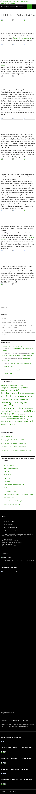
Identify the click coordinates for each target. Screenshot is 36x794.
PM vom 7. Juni (8, 373)
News (32, 411)
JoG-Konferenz (29, 408)
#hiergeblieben (20, 385)
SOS (2, 421)
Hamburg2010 (21, 402)
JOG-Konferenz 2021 (7, 436)
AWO (5, 488)
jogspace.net (12, 531)
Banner (3, 397)
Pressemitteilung (6, 416)
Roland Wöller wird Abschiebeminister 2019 (13, 443)
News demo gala (8, 413)
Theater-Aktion (10, 421)
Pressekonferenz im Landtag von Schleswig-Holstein (16, 450)
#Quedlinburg (4, 390)
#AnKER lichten (6, 385)
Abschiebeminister (11, 393)
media (26, 411)
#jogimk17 (6, 387)
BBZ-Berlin (7, 478)
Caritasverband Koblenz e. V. (12, 504)
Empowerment (5, 402)
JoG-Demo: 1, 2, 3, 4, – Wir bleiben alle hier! (13, 446)
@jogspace (11, 524)
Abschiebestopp (25, 393)
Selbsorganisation (27, 419)
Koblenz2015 (4, 411)
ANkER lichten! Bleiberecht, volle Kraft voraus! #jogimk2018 (19, 560)
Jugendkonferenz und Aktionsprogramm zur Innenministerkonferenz (14, 7)
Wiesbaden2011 (26, 421)
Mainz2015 (20, 411)
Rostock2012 (4, 419)
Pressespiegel (17, 416)
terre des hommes (9, 497)
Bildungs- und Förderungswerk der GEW (15, 484)
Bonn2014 (24, 396)
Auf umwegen (32, 393)
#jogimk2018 (15, 388)
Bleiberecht (12, 396)
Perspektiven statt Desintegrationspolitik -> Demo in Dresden (18, 354)
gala (12, 402)
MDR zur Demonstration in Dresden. (21, 363)
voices (16, 421)
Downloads (15, 399)
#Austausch (13, 385)
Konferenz (12, 411)
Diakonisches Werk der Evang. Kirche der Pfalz (17, 501)
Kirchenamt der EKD (10, 491)
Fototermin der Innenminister (22, 38)
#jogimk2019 (25, 387)
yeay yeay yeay (9, 424)
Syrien (4, 421)
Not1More (22, 414)
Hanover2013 (7, 405)
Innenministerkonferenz (13, 408)
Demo (3, 65)
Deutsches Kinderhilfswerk (11, 468)
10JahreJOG (13, 390)
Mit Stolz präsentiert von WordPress (9, 791)
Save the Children (9, 465)
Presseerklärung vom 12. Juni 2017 (12, 346)
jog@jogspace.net (12, 527)
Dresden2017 (25, 399)
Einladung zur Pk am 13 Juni (12, 370)
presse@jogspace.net (22, 536)
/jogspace (12, 521)
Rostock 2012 (26, 416)
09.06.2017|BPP (8, 366)
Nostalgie (18, 414)
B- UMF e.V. (7, 481)
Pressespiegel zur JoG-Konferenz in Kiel (12, 440)
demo (3, 399)
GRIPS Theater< (8, 475)
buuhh (31, 397)
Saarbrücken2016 (14, 418)
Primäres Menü (34, 6)
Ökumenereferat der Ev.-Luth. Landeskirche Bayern (18, 494)
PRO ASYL (7, 471)
